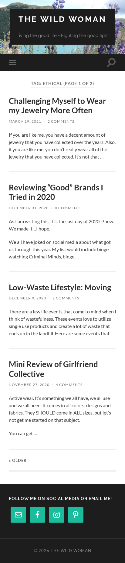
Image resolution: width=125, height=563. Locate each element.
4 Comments (69, 384)
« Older (18, 460)
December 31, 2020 (29, 208)
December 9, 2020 (27, 298)
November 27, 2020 (29, 384)
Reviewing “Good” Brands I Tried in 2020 (56, 192)
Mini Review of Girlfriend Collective (53, 369)
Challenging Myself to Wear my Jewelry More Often (57, 105)
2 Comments (61, 121)
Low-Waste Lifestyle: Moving (60, 287)
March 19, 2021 (25, 121)
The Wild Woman (62, 19)
